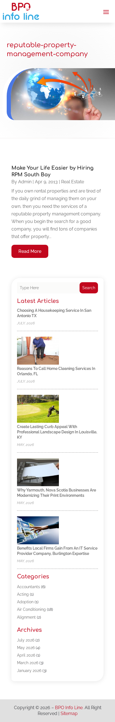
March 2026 (27, 663)
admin (25, 181)
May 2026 (26, 647)
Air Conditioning (31, 609)
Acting (23, 594)
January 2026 (29, 670)
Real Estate (72, 181)
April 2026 (26, 655)
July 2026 (25, 640)
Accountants (28, 587)
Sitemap (69, 713)
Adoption (25, 602)
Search (88, 288)
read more (29, 251)
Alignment (26, 617)
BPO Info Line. (69, 707)
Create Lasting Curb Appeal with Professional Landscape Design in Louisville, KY (57, 432)
